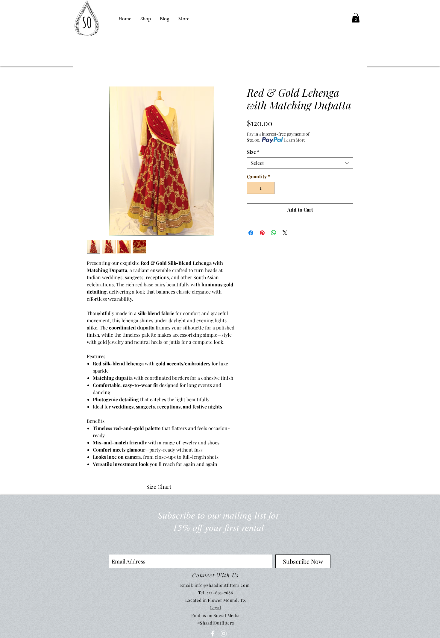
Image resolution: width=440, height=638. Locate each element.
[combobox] (300, 163)
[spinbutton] (260, 188)
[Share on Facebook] (250, 232)
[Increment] (269, 188)
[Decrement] (252, 188)
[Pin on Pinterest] (262, 232)
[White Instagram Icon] (223, 633)
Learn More (295, 140)
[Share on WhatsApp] (273, 232)
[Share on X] (285, 232)
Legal (215, 607)
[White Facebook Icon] (213, 633)
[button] (356, 17)
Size (253, 152)
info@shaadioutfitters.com (222, 585)
